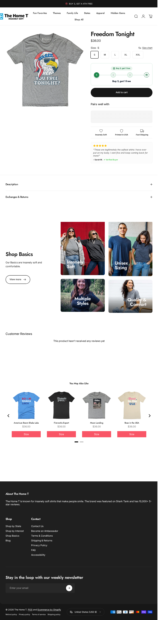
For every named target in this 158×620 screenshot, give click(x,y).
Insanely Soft (74, 263)
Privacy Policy (39, 543)
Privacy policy (24, 613)
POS (30, 608)
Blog (8, 539)
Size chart (145, 47)
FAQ (33, 548)
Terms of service (39, 613)
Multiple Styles (81, 299)
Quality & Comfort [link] (134, 300)
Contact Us (37, 524)
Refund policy (11, 613)
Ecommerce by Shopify (49, 608)
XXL (135, 54)
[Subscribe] (69, 586)
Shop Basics (12, 534)
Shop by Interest (15, 529)
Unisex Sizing (119, 264)
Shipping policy (54, 613)
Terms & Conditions (42, 534)
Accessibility (38, 553)
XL (123, 54)
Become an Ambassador (44, 529)
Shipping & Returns (41, 539)
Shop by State (13, 524)
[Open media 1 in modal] (44, 69)
